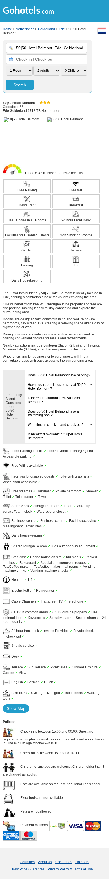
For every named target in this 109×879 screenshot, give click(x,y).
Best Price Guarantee (28, 869)
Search (19, 85)
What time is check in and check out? (56, 425)
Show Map (16, 708)
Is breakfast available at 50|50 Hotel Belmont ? (55, 436)
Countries (27, 862)
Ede (62, 29)
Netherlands (25, 29)
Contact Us (63, 862)
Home (7, 29)
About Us (45, 862)
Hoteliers (82, 862)
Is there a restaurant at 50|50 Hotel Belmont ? (54, 400)
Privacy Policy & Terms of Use (70, 869)
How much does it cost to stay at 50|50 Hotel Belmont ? (57, 387)
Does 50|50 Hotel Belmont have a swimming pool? (53, 413)
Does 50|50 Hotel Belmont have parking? (59, 375)
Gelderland (46, 29)
